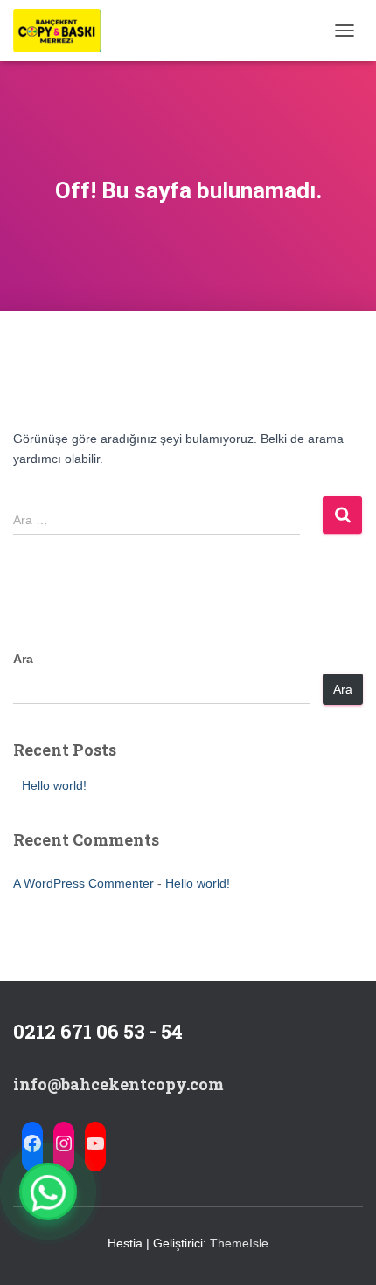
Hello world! (54, 785)
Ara (23, 659)
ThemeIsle (239, 1243)
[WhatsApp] (48, 1191)
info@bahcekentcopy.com (118, 1084)
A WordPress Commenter (83, 883)
